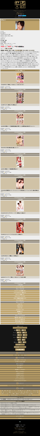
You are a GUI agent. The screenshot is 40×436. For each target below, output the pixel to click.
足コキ (18, 56)
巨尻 (10, 390)
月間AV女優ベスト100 (20, 359)
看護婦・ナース (23, 60)
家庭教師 (21, 57)
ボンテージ (3, 66)
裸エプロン (36, 65)
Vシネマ (31, 57)
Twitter (22, 426)
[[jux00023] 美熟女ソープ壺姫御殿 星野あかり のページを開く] (20, 167)
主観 (10, 50)
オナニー (22, 53)
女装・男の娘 (21, 62)
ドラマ (25, 53)
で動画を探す (20, 300)
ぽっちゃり (27, 65)
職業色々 (31, 53)
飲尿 (28, 63)
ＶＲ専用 (15, 355)
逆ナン (31, 65)
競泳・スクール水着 (4, 63)
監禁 (25, 59)
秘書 (25, 62)
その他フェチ (3, 53)
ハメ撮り (13, 50)
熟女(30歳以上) (20, 367)
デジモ (12, 51)
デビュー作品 (25, 50)
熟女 (18, 51)
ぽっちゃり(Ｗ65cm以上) (20, 378)
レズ (31, 51)
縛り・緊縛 (31, 60)
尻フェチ (19, 54)
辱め (21, 54)
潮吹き (15, 53)
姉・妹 (2, 392)
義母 (16, 56)
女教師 (28, 54)
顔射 (8, 56)
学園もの (23, 65)
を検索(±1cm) (20, 317)
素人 (8, 65)
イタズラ (5, 62)
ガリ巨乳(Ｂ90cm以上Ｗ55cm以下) (20, 380)
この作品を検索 (20, 112)
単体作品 (6, 50)
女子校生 (21, 56)
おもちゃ (12, 57)
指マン (24, 54)
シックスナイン (32, 54)
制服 (19, 63)
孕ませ (24, 393)
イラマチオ (11, 62)
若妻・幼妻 (35, 57)
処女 (37, 390)
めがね (24, 56)
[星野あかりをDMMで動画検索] (4, 47)
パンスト (35, 56)
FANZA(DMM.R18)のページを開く (20, 89)
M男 (8, 62)
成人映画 (33, 66)
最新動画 (2, 50)
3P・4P (29, 51)
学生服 (35, 60)
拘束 (3, 56)
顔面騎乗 (27, 60)
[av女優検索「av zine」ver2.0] (20, 9)
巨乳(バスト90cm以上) (20, 371)
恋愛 (23, 63)
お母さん (28, 57)
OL (25, 54)
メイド (2, 65)
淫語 (35, 51)
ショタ (23, 66)
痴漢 (7, 66)
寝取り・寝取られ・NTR (5, 59)
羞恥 (18, 57)
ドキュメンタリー (16, 60)
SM (7, 393)
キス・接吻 (13, 56)
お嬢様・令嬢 (17, 66)
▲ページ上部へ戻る (20, 286)
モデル (31, 392)
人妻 (33, 51)
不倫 (7, 60)
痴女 (16, 51)
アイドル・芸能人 (8, 392)
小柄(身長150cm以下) (20, 373)
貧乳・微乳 (32, 63)
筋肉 (28, 390)
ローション (13, 66)
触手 (21, 63)
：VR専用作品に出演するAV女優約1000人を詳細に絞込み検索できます (16, 399)
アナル (11, 54)
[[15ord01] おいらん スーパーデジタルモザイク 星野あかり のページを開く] (20, 232)
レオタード (10, 63)
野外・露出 (3, 57)
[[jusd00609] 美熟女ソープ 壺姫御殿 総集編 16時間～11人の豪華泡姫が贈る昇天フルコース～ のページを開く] (20, 124)
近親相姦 (19, 53)
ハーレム (10, 393)
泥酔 (29, 66)
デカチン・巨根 (15, 63)
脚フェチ (8, 54)
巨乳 (15, 51)
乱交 (1, 56)
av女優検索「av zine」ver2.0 (20, 424)
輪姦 (26, 59)
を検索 (20, 319)
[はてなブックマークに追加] (24, 15)
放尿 (21, 66)
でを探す (20, 292)
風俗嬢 (25, 355)
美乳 (10, 56)
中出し (23, 51)
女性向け (26, 63)
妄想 (33, 65)
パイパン (34, 62)
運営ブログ (18, 426)
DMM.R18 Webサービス (21, 429)
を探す (20, 305)
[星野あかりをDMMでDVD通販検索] (10, 47)
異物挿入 (20, 65)
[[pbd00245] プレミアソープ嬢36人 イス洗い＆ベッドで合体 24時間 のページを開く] (20, 275)
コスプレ (15, 57)
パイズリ (37, 54)
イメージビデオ (31, 50)
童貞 (27, 62)
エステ (29, 62)
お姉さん (37, 51)
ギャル (6, 57)
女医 (31, 62)
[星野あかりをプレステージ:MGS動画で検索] (19, 47)
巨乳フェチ (30, 59)
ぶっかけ (24, 57)
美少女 (9, 57)
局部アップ (5, 65)
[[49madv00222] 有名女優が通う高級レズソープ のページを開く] (20, 145)
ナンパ (17, 65)
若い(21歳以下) (20, 365)
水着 (9, 66)
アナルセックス (3, 60)
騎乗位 (20, 51)
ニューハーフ (12, 59)
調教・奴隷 (15, 54)
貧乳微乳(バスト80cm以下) (20, 369)
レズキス (27, 56)
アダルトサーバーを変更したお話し (10, 403)
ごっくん (35, 53)
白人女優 (30, 393)
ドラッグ (2, 62)
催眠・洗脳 (31, 56)
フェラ (26, 51)
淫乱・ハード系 (3, 54)
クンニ (5, 56)
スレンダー (10, 60)
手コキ (28, 53)
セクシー (26, 66)
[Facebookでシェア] (20, 15)
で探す (20, 290)
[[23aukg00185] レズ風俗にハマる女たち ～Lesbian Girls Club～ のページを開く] (20, 82)
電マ (37, 62)
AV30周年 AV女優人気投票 (20, 361)
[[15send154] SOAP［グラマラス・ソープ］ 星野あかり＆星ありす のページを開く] (20, 211)
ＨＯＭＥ (20, 418)
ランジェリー (21, 59)
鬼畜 (31, 66)
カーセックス (36, 63)
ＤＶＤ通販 (10, 48)
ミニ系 (17, 390)
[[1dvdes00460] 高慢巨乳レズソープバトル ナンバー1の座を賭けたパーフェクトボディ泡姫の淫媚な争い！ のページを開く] (20, 188)
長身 (6, 66)
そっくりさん (14, 392)
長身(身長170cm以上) (20, 375)
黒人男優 (16, 59)
